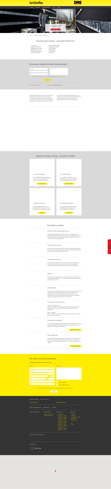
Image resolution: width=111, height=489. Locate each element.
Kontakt (58, 7)
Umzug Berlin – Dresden (62, 424)
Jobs (54, 7)
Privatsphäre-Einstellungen (76, 417)
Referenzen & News (46, 7)
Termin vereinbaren (68, 183)
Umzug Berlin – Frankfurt (62, 421)
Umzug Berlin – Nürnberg (62, 428)
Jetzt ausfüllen (68, 212)
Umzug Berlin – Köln (61, 419)
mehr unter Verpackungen (75, 329)
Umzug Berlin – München (62, 418)
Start (31, 35)
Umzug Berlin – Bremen (62, 429)
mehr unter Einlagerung (75, 345)
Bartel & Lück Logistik (48, 414)
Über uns (38, 7)
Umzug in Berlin (61, 414)
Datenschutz (73, 415)
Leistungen (31, 7)
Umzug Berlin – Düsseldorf (62, 425)
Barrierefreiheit (74, 418)
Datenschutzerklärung (58, 76)
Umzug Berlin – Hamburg (62, 417)
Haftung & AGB (74, 419)
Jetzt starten (42, 212)
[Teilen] (109, 251)
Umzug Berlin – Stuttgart (62, 422)
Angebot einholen (55, 29)
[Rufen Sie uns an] (109, 246)
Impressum (73, 414)
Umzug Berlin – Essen (62, 426)
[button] (55, 471)
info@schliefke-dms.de (57, 85)
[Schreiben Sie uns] (109, 241)
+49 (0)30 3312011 (36, 85)
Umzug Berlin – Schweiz (62, 415)
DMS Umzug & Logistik (48, 415)
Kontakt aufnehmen (42, 183)
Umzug (40, 35)
